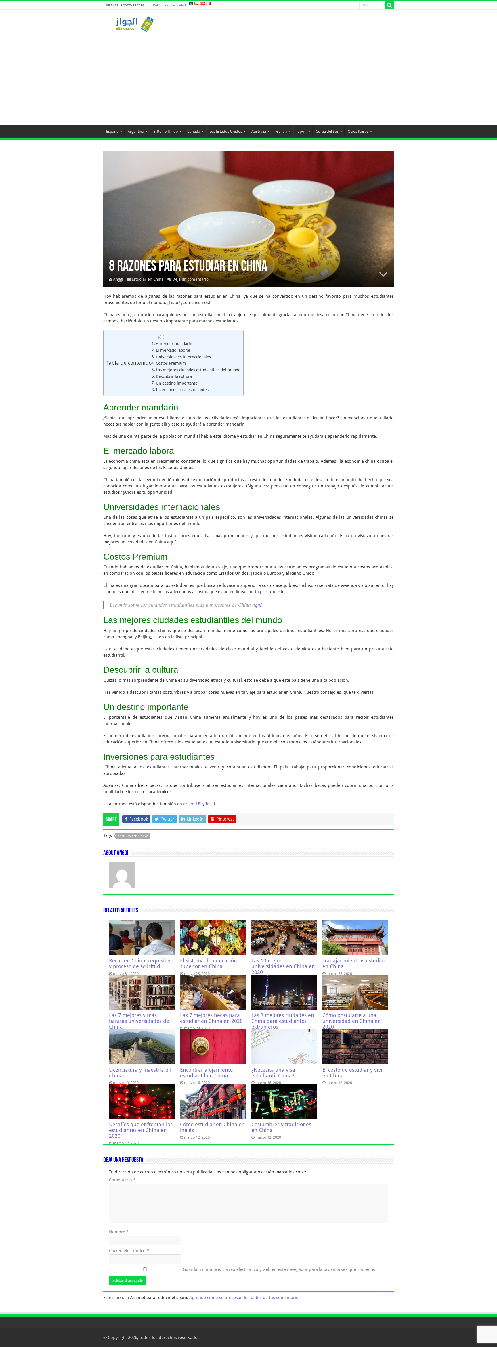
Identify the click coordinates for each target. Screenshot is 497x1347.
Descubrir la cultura (174, 376)
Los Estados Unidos (225, 131)
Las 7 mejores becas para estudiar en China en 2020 (211, 1018)
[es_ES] (202, 3)
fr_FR (210, 803)
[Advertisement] (248, 76)
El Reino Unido (165, 131)
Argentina (136, 131)
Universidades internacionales (183, 357)
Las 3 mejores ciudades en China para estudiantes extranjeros (282, 1021)
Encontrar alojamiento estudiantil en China (206, 1073)
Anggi (118, 279)
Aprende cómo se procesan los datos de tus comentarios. (245, 1297)
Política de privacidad (169, 5)
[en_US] (196, 3)
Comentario (122, 1180)
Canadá (193, 131)
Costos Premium (171, 363)
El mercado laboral (173, 350)
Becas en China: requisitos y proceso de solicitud (140, 963)
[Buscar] (389, 5)
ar (185, 803)
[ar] (191, 3)
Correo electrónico (129, 1250)
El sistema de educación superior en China (208, 963)
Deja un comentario (190, 279)
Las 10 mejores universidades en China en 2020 (283, 966)
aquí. (257, 604)
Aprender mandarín (174, 343)
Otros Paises (358, 131)
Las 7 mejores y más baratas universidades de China (139, 1021)
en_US (195, 803)
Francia (281, 131)
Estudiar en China (147, 279)
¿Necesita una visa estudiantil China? (273, 1073)
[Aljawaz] (135, 23)
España (112, 131)
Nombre (119, 1232)
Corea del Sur (327, 131)
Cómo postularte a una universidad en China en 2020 (351, 1021)
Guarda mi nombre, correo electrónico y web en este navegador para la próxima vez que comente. (279, 1269)
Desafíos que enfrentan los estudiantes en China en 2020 (141, 1130)
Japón (302, 131)
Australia (258, 131)
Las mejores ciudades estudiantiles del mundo (198, 370)
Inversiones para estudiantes (182, 389)
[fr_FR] (208, 3)
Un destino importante (177, 383)
